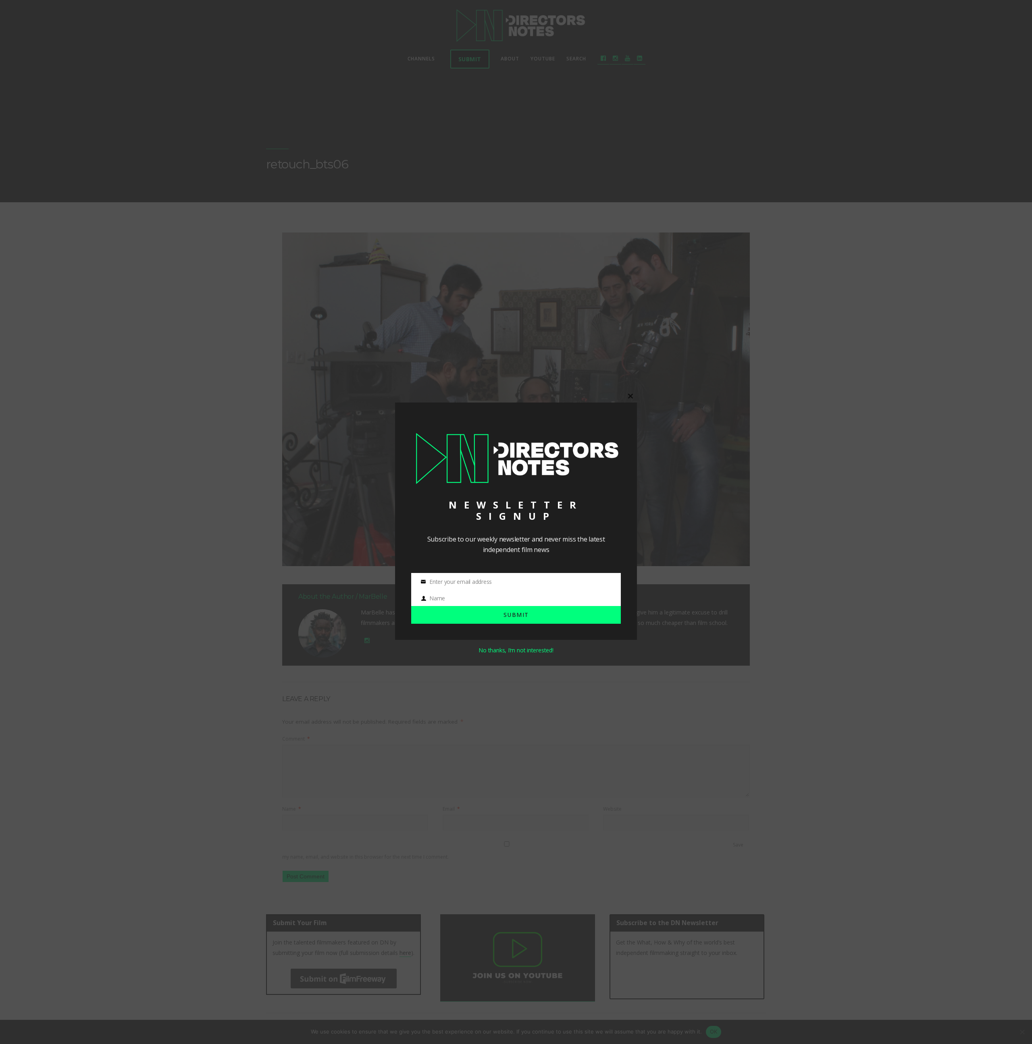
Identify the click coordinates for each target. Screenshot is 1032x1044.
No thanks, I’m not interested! (516, 650)
